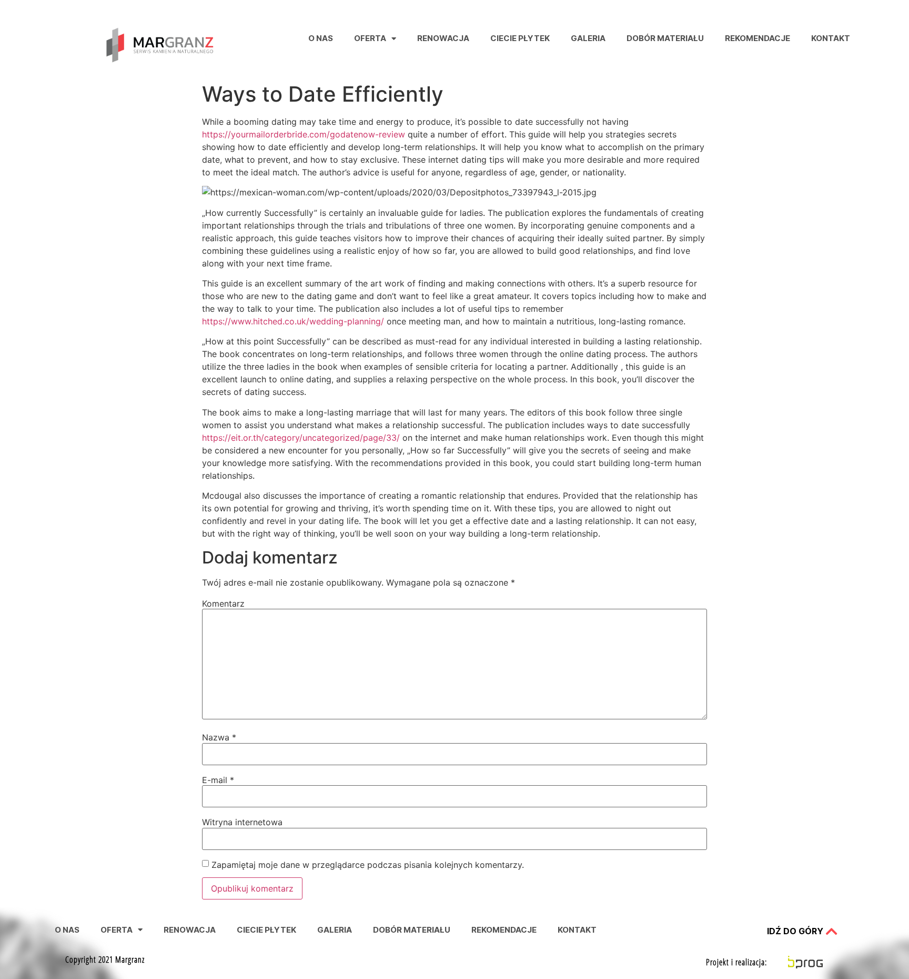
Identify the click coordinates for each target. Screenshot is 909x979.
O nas (320, 38)
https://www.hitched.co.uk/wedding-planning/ (293, 321)
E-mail (218, 780)
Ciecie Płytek (520, 38)
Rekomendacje (757, 38)
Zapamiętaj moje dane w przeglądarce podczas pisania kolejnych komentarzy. (367, 865)
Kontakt (830, 38)
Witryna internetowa (242, 822)
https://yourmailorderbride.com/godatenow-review (303, 134)
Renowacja (443, 38)
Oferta (370, 38)
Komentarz (223, 603)
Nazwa (219, 737)
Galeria (588, 38)
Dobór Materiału (665, 38)
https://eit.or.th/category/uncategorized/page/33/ (301, 437)
